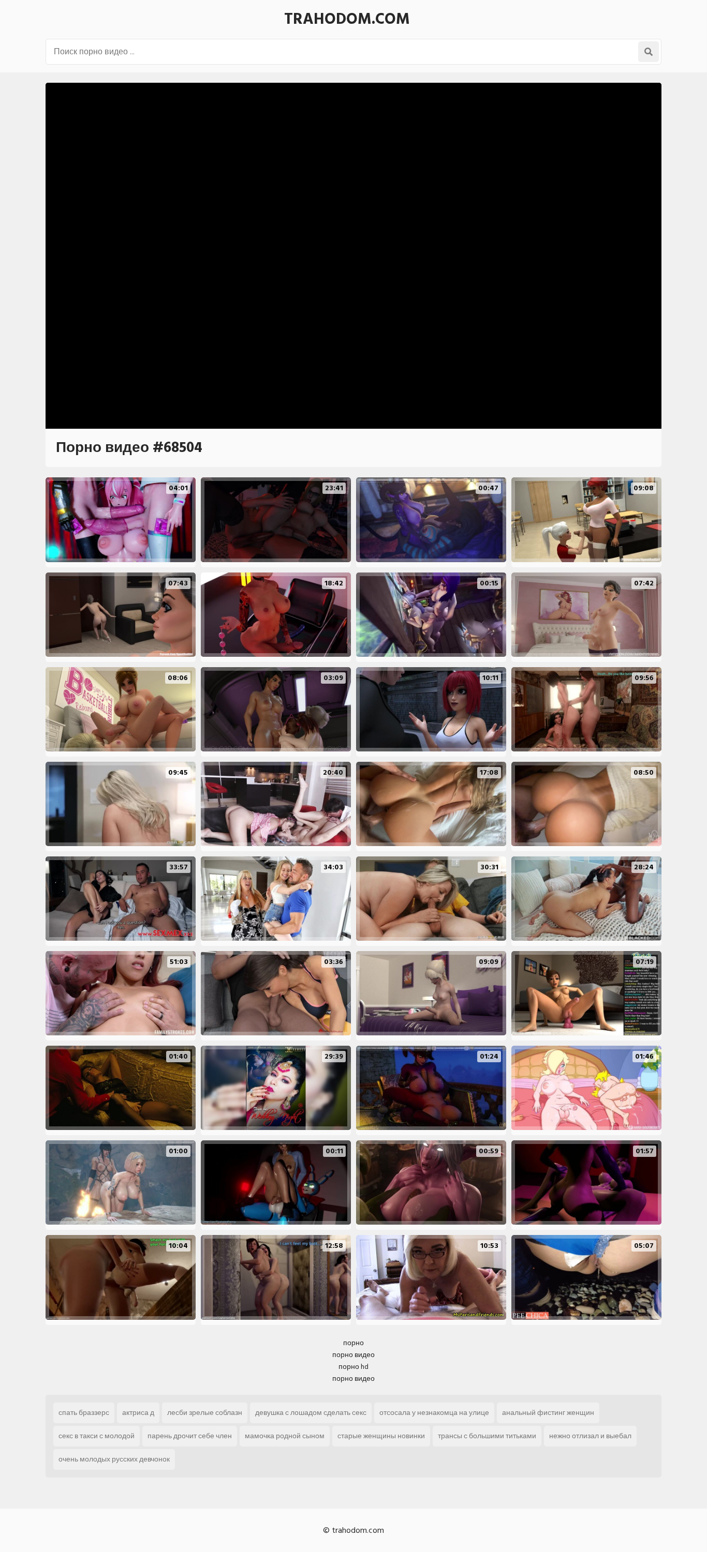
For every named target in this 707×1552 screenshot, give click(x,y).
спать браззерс (83, 1413)
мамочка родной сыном (285, 1436)
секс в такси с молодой (96, 1436)
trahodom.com (347, 19)
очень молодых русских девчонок (114, 1459)
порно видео (353, 1355)
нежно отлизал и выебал (590, 1436)
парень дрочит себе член (190, 1436)
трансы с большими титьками (487, 1436)
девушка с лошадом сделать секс (310, 1413)
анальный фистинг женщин (548, 1413)
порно (353, 1343)
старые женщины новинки (381, 1436)
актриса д (138, 1413)
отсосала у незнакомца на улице (434, 1413)
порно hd (353, 1367)
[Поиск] (648, 51)
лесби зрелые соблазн (204, 1413)
